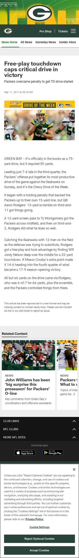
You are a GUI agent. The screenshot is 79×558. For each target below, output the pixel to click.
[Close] (74, 469)
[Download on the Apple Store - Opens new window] (25, 453)
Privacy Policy (34, 519)
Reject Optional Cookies (40, 538)
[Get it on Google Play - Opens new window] (52, 455)
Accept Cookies (39, 550)
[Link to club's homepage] (8, 29)
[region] (39, 511)
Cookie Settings (39, 527)
